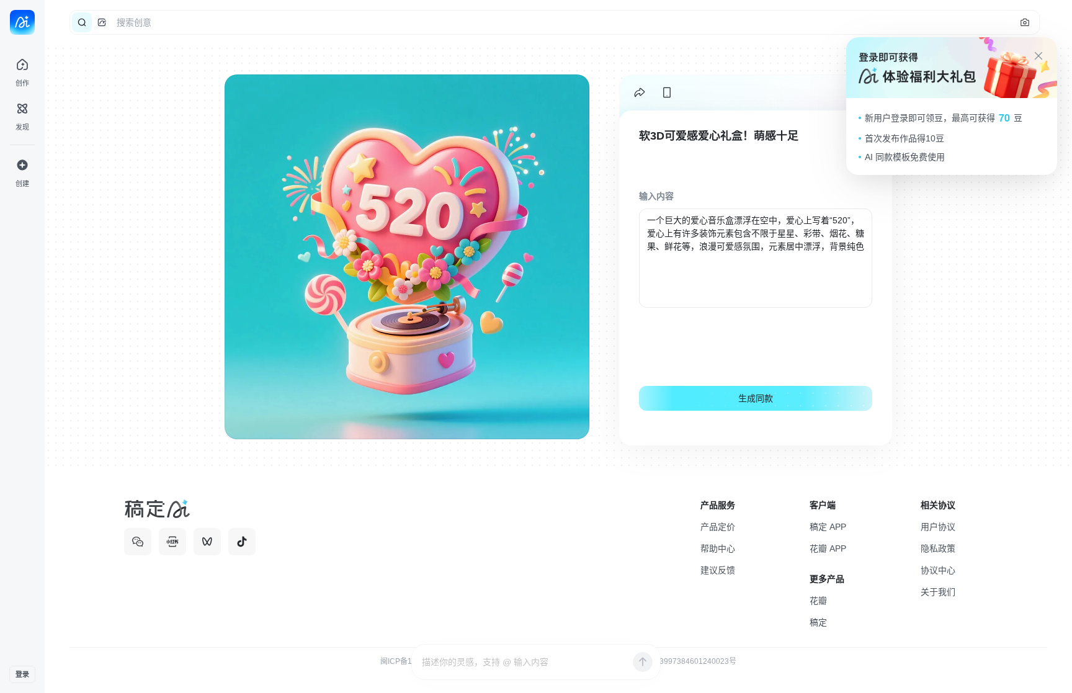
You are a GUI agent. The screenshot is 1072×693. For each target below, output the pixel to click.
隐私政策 (938, 548)
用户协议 (938, 527)
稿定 (818, 622)
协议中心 (938, 570)
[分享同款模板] (639, 92)
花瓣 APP (828, 548)
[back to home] (22, 22)
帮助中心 (717, 548)
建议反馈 (717, 570)
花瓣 (818, 601)
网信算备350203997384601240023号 (671, 661)
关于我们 (938, 592)
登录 (22, 674)
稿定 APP (828, 527)
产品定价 (717, 527)
